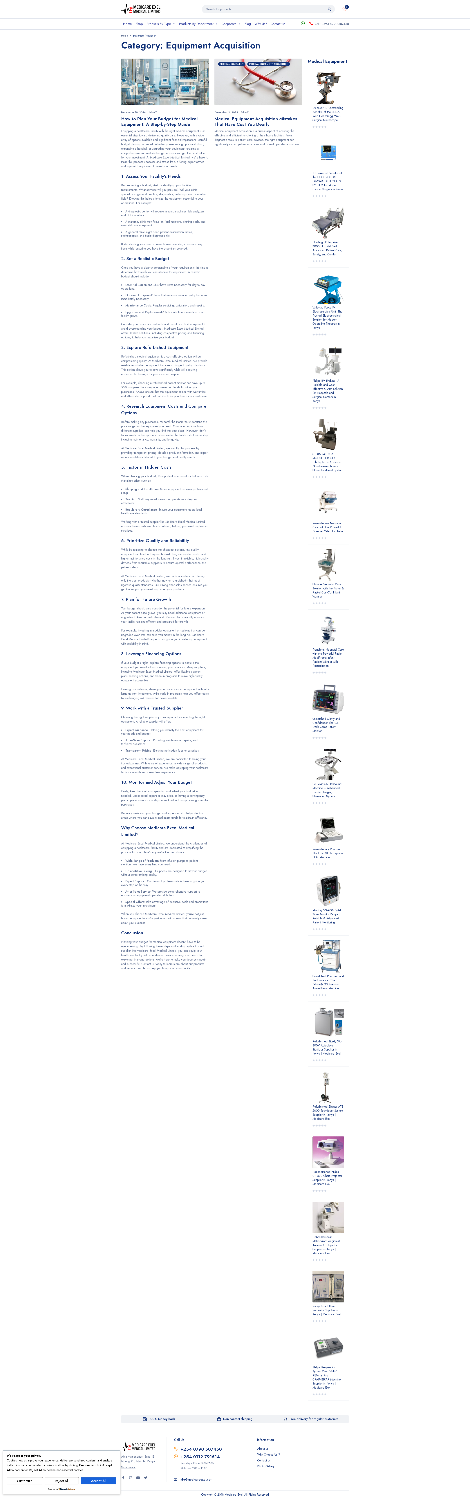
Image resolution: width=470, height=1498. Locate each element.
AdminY (153, 112)
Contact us (278, 23)
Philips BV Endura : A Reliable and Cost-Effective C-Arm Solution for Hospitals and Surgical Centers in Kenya (327, 391)
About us (262, 1449)
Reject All (61, 1481)
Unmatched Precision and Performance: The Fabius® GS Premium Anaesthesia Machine (328, 982)
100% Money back (162, 1419)
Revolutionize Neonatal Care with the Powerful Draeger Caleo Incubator (328, 527)
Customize (24, 1481)
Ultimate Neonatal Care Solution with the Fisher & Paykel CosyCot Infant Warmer (328, 590)
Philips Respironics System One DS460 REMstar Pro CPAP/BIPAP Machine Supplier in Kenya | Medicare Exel (326, 1377)
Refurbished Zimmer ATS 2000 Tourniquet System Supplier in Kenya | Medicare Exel (327, 1113)
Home (127, 23)
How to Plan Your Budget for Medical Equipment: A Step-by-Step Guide (159, 121)
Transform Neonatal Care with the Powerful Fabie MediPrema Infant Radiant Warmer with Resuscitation (328, 658)
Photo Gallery (265, 1466)
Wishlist (346, 7)
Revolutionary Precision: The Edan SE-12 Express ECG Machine (327, 853)
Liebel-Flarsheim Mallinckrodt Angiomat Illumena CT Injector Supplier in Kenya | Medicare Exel (326, 1245)
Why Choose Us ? (268, 1454)
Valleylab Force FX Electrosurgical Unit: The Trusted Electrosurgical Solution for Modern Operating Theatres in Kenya (327, 318)
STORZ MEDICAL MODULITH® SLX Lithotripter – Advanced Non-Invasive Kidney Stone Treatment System (327, 462)
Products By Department (196, 23)
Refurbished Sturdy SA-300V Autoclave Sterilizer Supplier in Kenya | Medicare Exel (327, 1047)
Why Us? (260, 23)
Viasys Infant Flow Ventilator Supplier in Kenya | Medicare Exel (326, 1310)
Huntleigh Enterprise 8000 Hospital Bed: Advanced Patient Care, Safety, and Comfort (327, 248)
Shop (139, 23)
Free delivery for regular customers (314, 1419)
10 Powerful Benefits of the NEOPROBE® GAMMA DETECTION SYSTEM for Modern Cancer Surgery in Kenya (327, 181)
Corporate (229, 23)
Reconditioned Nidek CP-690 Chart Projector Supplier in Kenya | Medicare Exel (327, 1178)
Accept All (98, 1481)
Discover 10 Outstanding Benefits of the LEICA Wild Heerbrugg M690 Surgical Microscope (327, 114)
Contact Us (264, 1460)
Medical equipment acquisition (268, 64)
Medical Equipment (232, 64)
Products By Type (159, 23)
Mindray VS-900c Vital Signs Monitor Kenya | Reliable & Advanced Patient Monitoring (326, 916)
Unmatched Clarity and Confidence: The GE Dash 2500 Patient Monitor (326, 725)
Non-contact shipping (237, 1419)
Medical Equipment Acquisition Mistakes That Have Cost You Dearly (255, 121)
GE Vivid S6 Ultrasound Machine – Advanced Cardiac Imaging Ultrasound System (326, 790)
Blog (248, 23)
